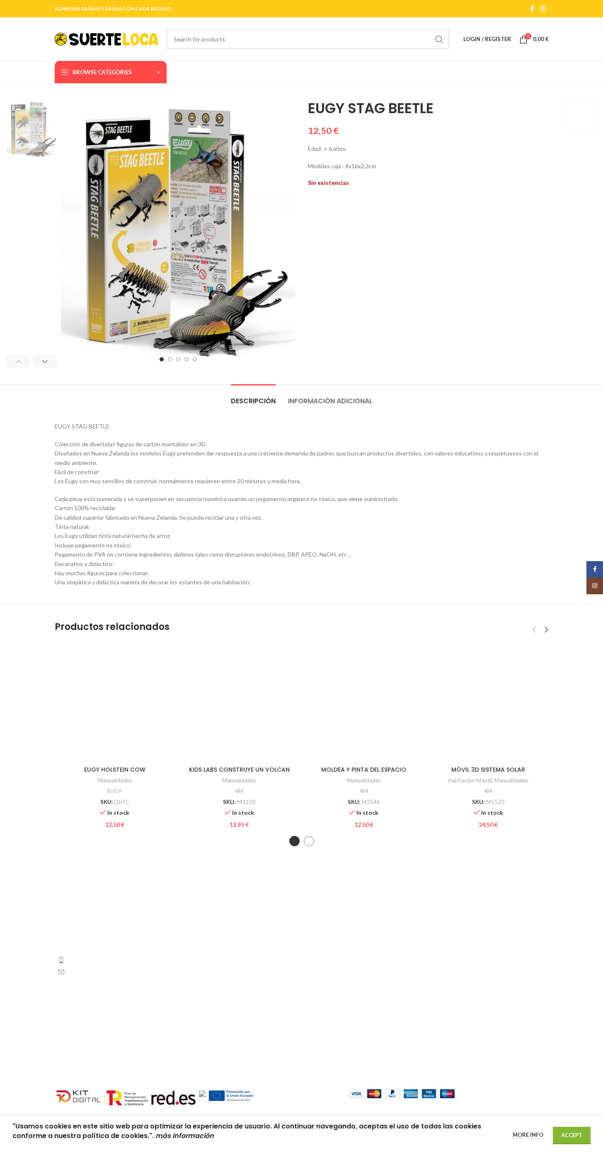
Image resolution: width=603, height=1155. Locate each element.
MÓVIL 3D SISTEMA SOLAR (488, 769)
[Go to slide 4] (186, 359)
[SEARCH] (439, 39)
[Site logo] (106, 38)
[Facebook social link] (532, 8)
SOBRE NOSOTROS (461, 931)
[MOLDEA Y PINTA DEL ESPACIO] (364, 702)
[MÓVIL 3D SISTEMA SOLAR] (488, 702)
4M (239, 791)
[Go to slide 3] (178, 359)
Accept (571, 1135)
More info (529, 1134)
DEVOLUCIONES (457, 960)
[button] (18, 361)
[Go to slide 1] (162, 359)
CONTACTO (451, 974)
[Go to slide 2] (170, 359)
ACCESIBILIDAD (456, 1018)
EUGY (114, 791)
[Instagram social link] (542, 8)
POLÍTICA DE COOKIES (466, 989)
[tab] (253, 396)
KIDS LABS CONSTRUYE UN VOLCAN (239, 769)
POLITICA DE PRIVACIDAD (471, 1003)
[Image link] (112, 909)
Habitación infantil (470, 780)
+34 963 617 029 (90, 960)
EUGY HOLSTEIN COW (114, 769)
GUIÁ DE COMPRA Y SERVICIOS (478, 946)
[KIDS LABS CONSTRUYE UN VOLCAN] (239, 702)
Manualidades (115, 780)
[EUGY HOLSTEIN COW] (115, 702)
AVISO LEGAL (453, 917)
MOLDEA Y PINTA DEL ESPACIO (363, 769)
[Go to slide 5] (195, 359)
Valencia (318, 917)
